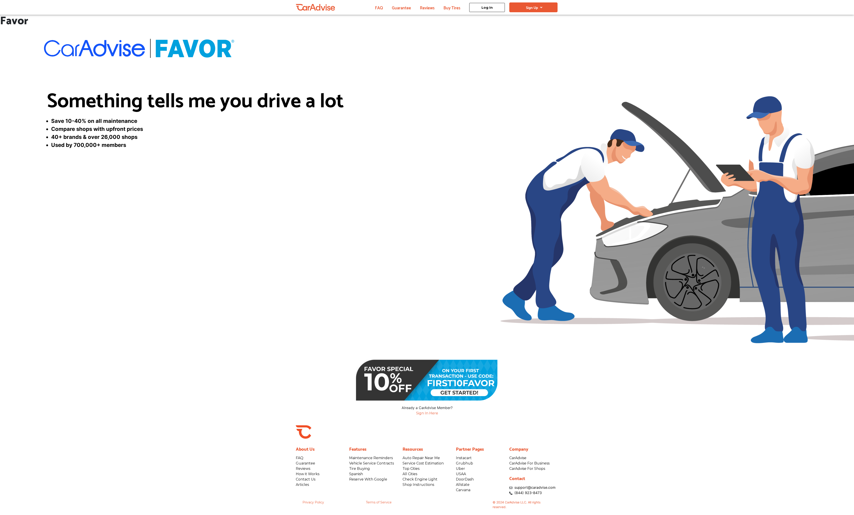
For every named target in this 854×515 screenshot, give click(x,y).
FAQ (379, 7)
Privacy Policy (313, 502)
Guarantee (401, 7)
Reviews (427, 7)
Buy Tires (451, 7)
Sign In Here (427, 413)
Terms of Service (379, 502)
